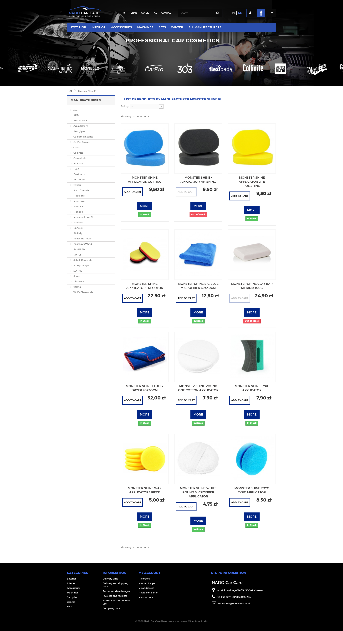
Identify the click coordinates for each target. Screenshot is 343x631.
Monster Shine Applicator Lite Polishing (252, 182)
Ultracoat (78, 281)
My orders (144, 578)
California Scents (83, 136)
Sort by (125, 106)
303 (75, 109)
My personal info (148, 592)
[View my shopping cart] (272, 13)
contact (167, 12)
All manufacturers (204, 27)
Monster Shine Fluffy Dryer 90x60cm (144, 388)
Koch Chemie (81, 190)
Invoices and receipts (115, 595)
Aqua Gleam (80, 125)
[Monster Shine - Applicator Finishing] (198, 147)
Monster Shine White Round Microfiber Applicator (198, 492)
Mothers (78, 222)
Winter (177, 27)
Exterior (78, 27)
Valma (77, 286)
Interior (98, 27)
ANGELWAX (80, 120)
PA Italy (77, 233)
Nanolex (78, 227)
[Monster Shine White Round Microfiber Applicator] (198, 458)
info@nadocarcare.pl (237, 603)
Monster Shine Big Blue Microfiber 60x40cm (198, 286)
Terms (133, 12)
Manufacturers (86, 100)
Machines (145, 27)
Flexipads (78, 174)
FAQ (155, 12)
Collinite (78, 152)
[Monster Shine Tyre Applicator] (252, 356)
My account (149, 573)
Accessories (121, 27)
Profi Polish (79, 249)
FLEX (76, 168)
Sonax (77, 276)
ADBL (76, 115)
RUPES (77, 254)
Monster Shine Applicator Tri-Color (144, 286)
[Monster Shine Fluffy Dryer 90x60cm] (145, 356)
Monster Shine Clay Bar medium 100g (252, 286)
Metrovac (78, 206)
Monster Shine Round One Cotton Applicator (198, 388)
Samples (72, 597)
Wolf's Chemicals (83, 292)
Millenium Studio (198, 621)
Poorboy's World (82, 243)
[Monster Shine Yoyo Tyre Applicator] (252, 458)
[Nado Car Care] (84, 10)
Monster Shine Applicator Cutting (144, 180)
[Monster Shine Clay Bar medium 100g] (252, 254)
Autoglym (79, 131)
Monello (78, 211)
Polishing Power (82, 238)
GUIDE (145, 12)
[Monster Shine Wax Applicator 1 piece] (145, 458)
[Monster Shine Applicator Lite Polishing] (252, 147)
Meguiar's (78, 195)
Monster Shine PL (83, 217)
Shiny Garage (81, 265)
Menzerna (79, 201)
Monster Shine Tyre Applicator (252, 388)
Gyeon (77, 184)
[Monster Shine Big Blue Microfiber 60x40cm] (198, 254)
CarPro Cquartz (82, 142)
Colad (76, 147)
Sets (162, 27)
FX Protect (79, 179)
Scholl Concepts (82, 260)
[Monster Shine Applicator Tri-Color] (145, 254)
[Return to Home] (70, 91)
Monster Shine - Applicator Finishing (198, 180)
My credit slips (146, 583)
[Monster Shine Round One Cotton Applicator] (198, 356)
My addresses (146, 588)
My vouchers (145, 597)
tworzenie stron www (174, 621)
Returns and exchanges (116, 591)
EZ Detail (78, 163)
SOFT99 (77, 270)
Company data (111, 608)
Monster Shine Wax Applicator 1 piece (145, 490)
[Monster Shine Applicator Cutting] (145, 147)
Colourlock (79, 158)
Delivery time (110, 578)
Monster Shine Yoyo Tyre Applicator (251, 490)
